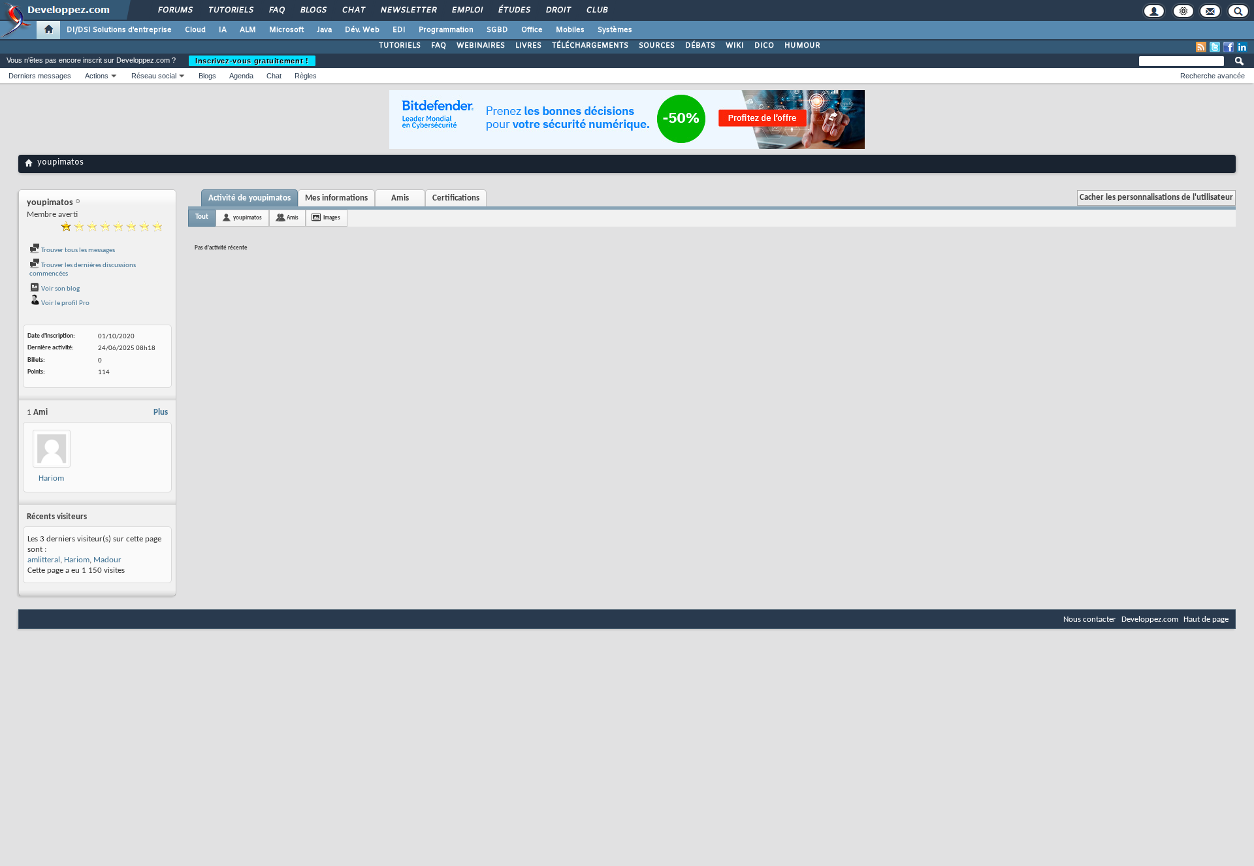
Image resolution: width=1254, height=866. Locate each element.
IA (223, 30)
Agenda (241, 76)
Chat (353, 10)
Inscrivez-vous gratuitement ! (252, 61)
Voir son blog (60, 289)
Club (596, 10)
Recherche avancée (1212, 76)
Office (532, 30)
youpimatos (247, 218)
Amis (400, 198)
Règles (306, 76)
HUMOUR (802, 45)
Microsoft (286, 30)
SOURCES (657, 45)
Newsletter (408, 10)
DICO (764, 45)
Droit (557, 10)
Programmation (446, 30)
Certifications (455, 198)
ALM (248, 30)
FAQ (276, 10)
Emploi (466, 10)
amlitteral (43, 560)
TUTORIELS (400, 45)
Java (324, 30)
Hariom (51, 478)
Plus (160, 412)
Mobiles (570, 30)
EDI (399, 30)
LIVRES (528, 45)
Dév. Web (362, 30)
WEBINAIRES (481, 45)
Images (331, 218)
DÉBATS (700, 45)
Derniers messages (39, 76)
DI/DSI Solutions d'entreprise (119, 30)
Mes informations (336, 198)
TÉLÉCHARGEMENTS (590, 45)
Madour (107, 560)
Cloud (195, 30)
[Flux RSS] (1201, 47)
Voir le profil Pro (64, 303)
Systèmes (615, 30)
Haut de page (1206, 619)
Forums (174, 10)
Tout (201, 217)
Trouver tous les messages (77, 250)
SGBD (497, 30)
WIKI (735, 45)
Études (513, 10)
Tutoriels (230, 10)
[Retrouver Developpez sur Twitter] (1215, 47)
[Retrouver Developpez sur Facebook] (1228, 47)
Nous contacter (1089, 619)
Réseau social (153, 76)
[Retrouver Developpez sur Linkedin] (1242, 47)
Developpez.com (1149, 619)
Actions (96, 76)
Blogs (312, 10)
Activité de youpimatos (249, 198)
